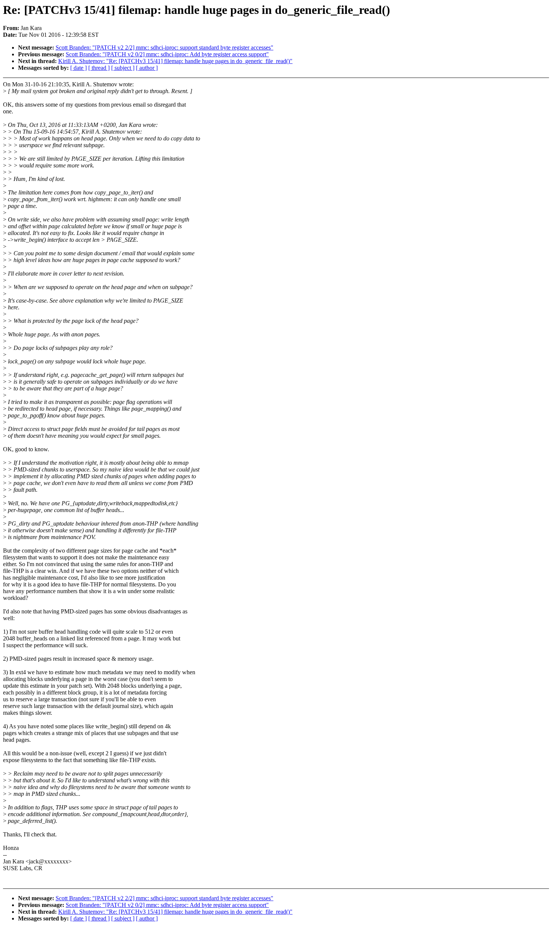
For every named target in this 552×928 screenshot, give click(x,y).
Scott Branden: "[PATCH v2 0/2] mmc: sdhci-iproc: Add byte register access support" (167, 54)
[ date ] (78, 68)
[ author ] (147, 68)
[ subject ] (122, 68)
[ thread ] (99, 68)
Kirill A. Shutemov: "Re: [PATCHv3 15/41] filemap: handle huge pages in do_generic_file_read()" (175, 61)
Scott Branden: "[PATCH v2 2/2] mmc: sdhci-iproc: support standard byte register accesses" (164, 47)
